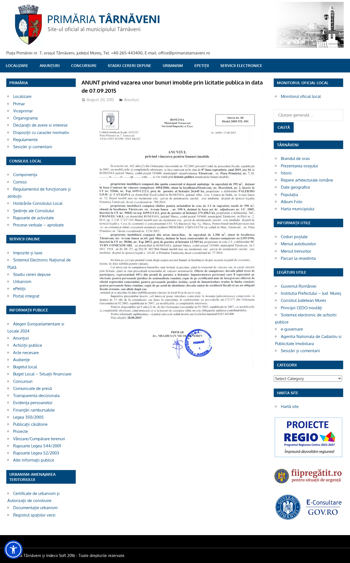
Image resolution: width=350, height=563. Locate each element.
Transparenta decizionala (36, 395)
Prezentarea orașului (299, 165)
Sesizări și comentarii (32, 146)
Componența (25, 174)
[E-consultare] (308, 519)
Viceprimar (23, 110)
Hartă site (290, 406)
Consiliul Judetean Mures (303, 300)
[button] (13, 550)
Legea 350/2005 (28, 417)
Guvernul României (298, 286)
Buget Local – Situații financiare (42, 374)
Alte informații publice (33, 460)
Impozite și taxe (27, 252)
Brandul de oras (295, 158)
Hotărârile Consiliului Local (37, 203)
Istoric (286, 173)
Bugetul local (25, 366)
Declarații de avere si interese (40, 125)
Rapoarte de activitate (33, 217)
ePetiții (201, 65)
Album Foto (291, 201)
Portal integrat (26, 296)
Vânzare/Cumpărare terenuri (39, 438)
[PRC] (308, 456)
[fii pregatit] (308, 484)
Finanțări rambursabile (34, 410)
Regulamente (25, 139)
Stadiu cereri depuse (129, 65)
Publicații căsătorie (30, 424)
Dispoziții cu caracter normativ (41, 132)
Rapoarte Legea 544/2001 (37, 445)
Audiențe (21, 359)
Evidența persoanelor (32, 402)
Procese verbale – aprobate (38, 224)
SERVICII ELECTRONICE (241, 65)
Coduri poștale (294, 236)
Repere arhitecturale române (307, 180)
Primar (19, 103)
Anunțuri (50, 65)
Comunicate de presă (32, 388)
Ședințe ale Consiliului (33, 210)
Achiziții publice (27, 345)
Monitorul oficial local (301, 96)
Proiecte (20, 431)
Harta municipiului (297, 208)
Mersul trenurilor (296, 251)
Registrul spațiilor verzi (34, 515)
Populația (289, 194)
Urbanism (173, 65)
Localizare (17, 65)
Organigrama (25, 118)
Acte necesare (26, 352)
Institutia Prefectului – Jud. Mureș (311, 293)
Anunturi (131, 99)
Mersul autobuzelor (298, 243)
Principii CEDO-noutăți (301, 307)
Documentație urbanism (35, 507)
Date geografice (295, 187)
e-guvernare (292, 329)
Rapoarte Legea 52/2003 (36, 453)
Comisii (20, 182)
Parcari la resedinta (298, 258)
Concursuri (83, 65)
